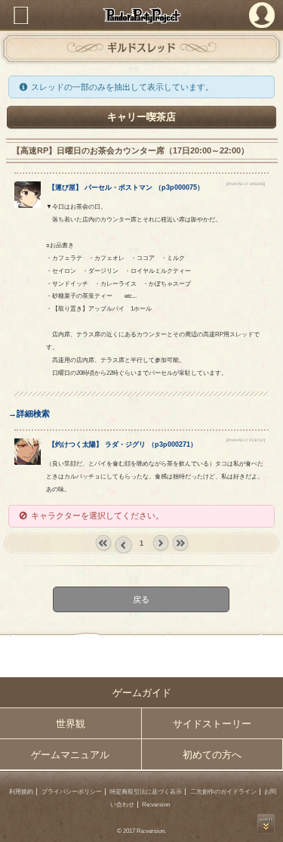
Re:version (156, 804)
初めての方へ (212, 754)
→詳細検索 (29, 413)
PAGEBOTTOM (266, 824)
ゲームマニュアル (70, 754)
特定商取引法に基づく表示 (145, 791)
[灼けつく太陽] (27, 461)
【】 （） (126, 187)
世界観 (70, 723)
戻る (142, 598)
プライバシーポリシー (72, 791)
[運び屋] (27, 204)
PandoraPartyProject (141, 15)
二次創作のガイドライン (223, 791)
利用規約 (21, 791)
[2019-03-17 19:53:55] (245, 184)
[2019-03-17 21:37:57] (245, 440)
